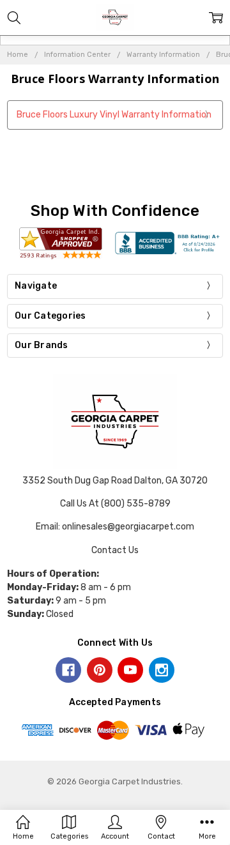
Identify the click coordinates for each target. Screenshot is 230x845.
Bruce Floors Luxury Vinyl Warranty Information (114, 114)
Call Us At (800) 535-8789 (115, 503)
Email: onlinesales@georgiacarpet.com (115, 526)
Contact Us (115, 550)
